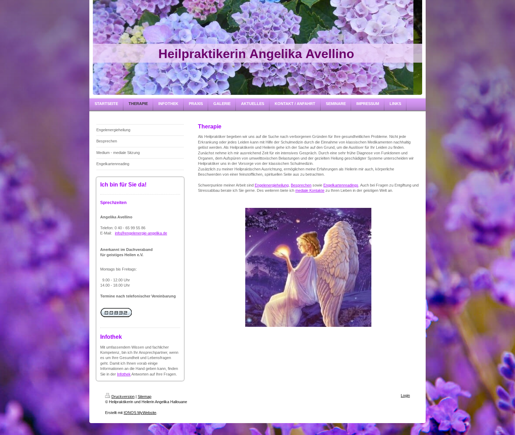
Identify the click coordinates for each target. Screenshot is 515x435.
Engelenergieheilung (272, 185)
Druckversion (123, 396)
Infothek (124, 374)
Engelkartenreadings (340, 185)
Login (405, 395)
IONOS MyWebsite (140, 413)
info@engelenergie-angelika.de (141, 233)
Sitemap (144, 396)
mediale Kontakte (309, 190)
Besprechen (301, 185)
